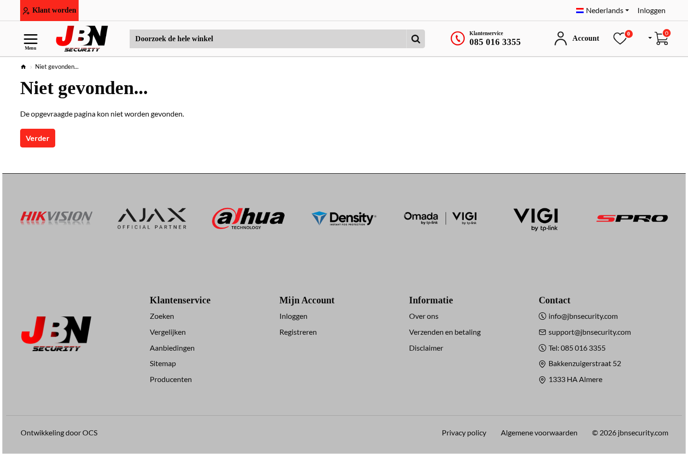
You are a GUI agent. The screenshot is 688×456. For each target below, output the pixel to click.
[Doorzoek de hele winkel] (415, 38)
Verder (38, 137)
